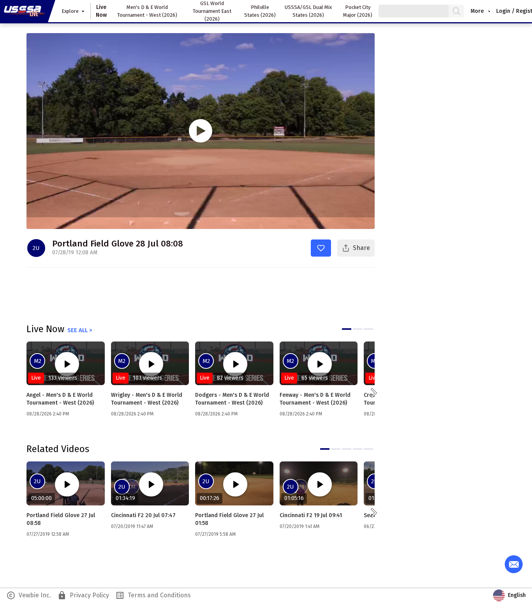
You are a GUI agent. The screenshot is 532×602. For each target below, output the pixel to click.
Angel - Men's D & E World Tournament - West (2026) (60, 399)
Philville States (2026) (260, 11)
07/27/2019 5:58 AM (215, 534)
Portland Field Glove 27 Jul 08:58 (60, 519)
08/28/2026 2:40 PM (47, 414)
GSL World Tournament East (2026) (212, 11)
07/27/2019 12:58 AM (47, 534)
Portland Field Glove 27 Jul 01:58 (229, 519)
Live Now (101, 11)
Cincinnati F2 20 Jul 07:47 (143, 515)
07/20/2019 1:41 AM (299, 526)
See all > (79, 330)
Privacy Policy (83, 595)
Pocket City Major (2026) (357, 11)
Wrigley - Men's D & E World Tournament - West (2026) (146, 399)
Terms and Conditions (153, 595)
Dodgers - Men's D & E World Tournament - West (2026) (232, 399)
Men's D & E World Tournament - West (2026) (147, 11)
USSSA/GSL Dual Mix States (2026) (308, 11)
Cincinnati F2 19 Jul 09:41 (311, 515)
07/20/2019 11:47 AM (132, 526)
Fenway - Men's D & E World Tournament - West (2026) (315, 399)
